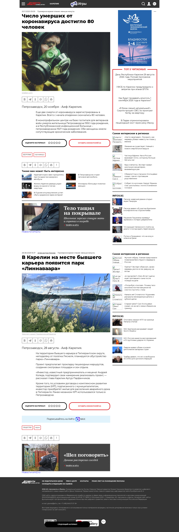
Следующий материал (67, 524)
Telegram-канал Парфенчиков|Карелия (39, 334)
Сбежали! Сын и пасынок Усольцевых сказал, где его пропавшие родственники (140, 176)
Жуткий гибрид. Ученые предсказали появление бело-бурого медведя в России (140, 260)
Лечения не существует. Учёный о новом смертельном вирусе (139, 147)
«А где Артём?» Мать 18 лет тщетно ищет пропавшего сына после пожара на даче (139, 278)
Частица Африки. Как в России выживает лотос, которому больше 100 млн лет (139, 158)
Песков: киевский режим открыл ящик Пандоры (138, 200)
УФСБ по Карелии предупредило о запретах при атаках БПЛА (134, 88)
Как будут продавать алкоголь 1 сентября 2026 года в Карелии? (134, 99)
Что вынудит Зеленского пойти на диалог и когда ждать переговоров (139, 228)
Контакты (84, 481)
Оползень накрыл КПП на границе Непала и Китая (139, 321)
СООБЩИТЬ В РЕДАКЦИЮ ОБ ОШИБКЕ (57, 484)
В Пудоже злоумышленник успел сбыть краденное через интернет (48, 194)
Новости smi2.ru (31, 231)
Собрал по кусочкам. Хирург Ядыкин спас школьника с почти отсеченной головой (140, 185)
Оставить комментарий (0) (89, 143)
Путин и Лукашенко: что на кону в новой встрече (138, 237)
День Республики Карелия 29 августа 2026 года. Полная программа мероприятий (134, 77)
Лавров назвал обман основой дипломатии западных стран (137, 348)
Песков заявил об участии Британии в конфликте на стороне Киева (140, 209)
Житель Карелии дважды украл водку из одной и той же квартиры (47, 186)
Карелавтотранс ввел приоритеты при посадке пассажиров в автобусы (49, 177)
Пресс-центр (71, 481)
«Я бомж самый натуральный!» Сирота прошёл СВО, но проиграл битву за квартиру (135, 110)
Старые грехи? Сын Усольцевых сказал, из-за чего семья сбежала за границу (140, 306)
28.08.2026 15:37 (28, 253)
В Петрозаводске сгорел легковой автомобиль (89, 176)
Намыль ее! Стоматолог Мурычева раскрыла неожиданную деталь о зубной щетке (139, 297)
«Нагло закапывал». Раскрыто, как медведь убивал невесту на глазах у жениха (140, 139)
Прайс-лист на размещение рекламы (108, 481)
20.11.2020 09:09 (28, 11)
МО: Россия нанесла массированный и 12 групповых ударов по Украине (140, 339)
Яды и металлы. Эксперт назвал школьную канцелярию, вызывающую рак (138, 167)
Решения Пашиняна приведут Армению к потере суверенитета (138, 219)
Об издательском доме (52, 481)
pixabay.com (27, 93)
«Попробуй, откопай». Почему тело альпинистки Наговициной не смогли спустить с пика (139, 287)
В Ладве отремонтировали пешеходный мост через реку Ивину (135, 121)
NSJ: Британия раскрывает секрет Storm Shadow (138, 330)
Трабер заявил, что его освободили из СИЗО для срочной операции (139, 358)
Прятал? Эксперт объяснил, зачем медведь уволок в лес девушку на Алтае (139, 269)
